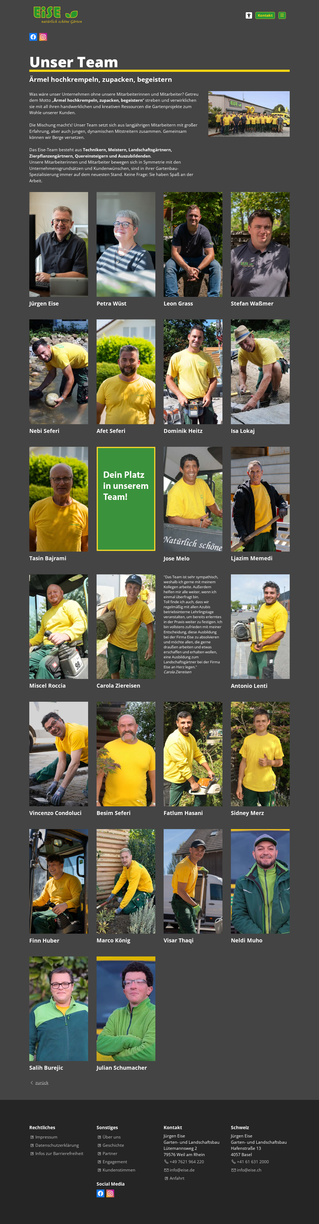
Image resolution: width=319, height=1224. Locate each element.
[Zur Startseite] (57, 14)
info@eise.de (182, 1170)
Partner (110, 1153)
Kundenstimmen (119, 1170)
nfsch (249, 1170)
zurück (41, 1083)
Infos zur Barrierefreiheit (59, 1153)
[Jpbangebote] (126, 549)
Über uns (112, 1137)
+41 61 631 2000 (253, 1162)
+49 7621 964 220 (187, 1162)
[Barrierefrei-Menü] (248, 15)
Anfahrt (177, 1178)
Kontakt (265, 15)
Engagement (115, 1162)
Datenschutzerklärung (57, 1145)
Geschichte (113, 1145)
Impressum (46, 1137)
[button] (282, 15)
